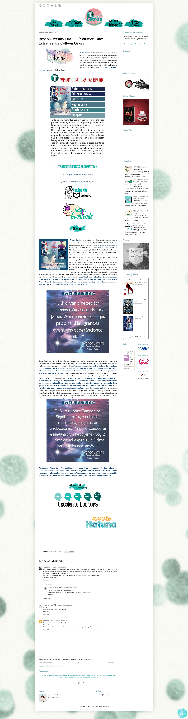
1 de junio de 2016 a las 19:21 (60, 567)
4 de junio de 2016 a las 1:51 (64, 605)
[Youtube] (48, 7)
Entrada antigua (112, 662)
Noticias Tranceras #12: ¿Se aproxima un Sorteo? (141, 224)
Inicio (79, 662)
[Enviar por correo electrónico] (65, 552)
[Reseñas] (74, 27)
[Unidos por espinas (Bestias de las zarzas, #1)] (128, 330)
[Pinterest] (55, 7)
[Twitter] (44, 7)
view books (131, 370)
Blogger (106, 706)
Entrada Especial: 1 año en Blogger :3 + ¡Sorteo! (140, 197)
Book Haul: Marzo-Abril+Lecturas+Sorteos (139, 166)
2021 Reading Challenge (128, 352)
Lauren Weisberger (139, 284)
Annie (131, 356)
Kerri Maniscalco (138, 303)
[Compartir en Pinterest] (73, 552)
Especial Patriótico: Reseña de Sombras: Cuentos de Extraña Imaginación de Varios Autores (140, 182)
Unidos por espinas (139, 317)
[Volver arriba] (182, 713)
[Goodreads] (52, 7)
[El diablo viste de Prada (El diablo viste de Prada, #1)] (128, 296)
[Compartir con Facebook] (71, 552)
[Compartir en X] (69, 552)
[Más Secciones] (134, 27)
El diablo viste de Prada (140, 282)
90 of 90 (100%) (127, 368)
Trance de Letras (53, 587)
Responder (46, 580)
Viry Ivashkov (47, 567)
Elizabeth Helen (138, 318)
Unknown (46, 620)
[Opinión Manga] (54, 27)
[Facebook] (40, 7)
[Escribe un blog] (67, 552)
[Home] (94, 27)
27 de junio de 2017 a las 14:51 (58, 620)
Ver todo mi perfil (53, 697)
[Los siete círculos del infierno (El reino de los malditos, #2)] (128, 313)
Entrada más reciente (45, 662)
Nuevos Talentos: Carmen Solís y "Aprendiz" (140, 211)
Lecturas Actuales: (135, 279)
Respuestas (48, 584)
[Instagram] (59, 7)
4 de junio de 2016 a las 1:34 (69, 587)
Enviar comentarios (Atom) (55, 666)
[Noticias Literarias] (114, 27)
